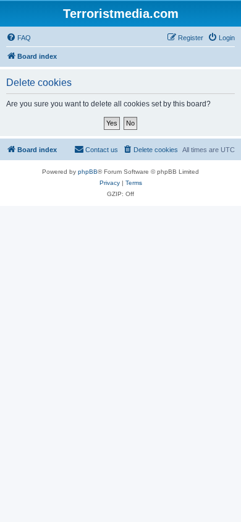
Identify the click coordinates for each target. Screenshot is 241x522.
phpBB (88, 171)
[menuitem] (18, 37)
